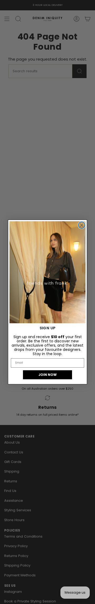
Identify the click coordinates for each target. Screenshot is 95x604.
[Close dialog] (81, 225)
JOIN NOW (48, 374)
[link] (48, 272)
